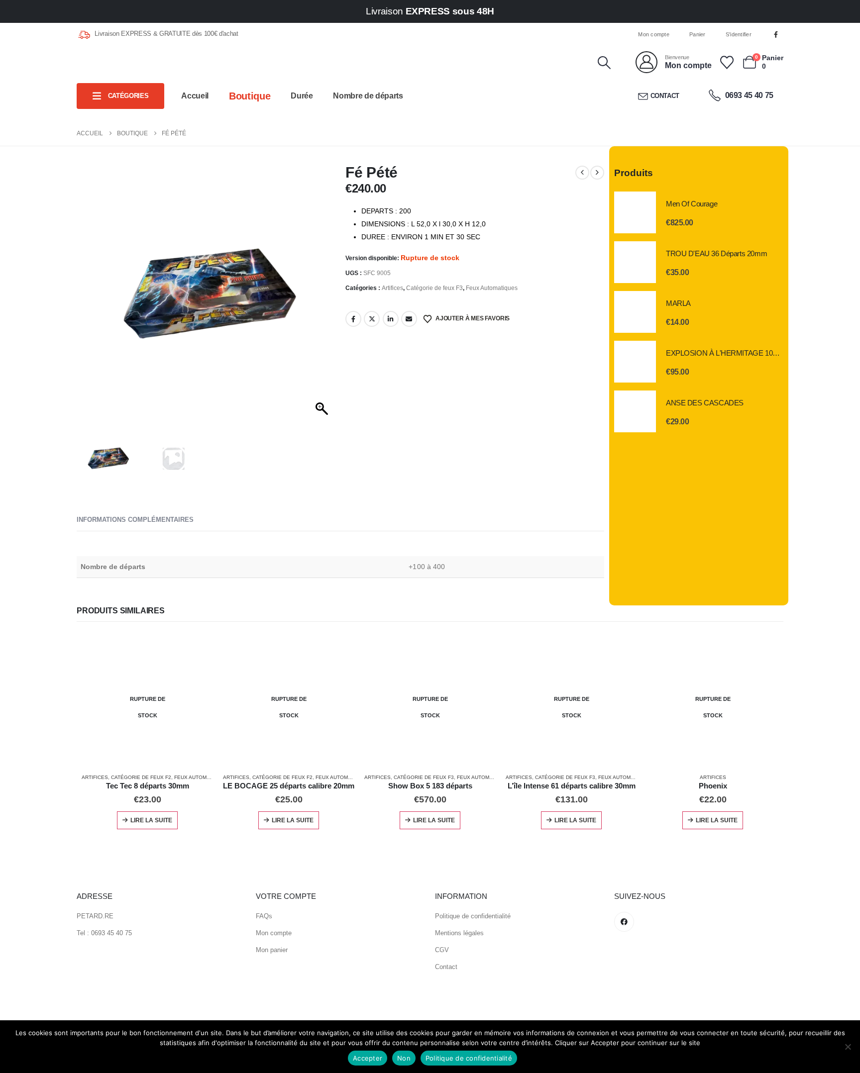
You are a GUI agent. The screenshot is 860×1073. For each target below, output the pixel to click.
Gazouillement (372, 319)
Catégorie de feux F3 (434, 288)
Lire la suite (151, 820)
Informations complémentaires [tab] (135, 519)
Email (409, 319)
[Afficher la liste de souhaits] (727, 62)
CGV (442, 950)
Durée (302, 96)
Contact (665, 95)
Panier (697, 34)
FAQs (264, 916)
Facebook (353, 319)
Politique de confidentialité (473, 916)
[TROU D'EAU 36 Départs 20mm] (635, 262)
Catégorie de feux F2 (141, 777)
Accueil (195, 96)
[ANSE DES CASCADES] (635, 411)
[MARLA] (635, 312)
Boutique (249, 96)
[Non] (848, 1047)
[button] (604, 62)
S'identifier (739, 34)
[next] (597, 173)
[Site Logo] (133, 63)
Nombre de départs (368, 96)
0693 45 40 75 (748, 95)
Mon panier (272, 950)
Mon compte (653, 34)
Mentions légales (459, 933)
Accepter (367, 1058)
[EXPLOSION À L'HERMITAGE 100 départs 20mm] (635, 362)
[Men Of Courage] (635, 212)
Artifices (392, 288)
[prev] (582, 173)
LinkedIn (391, 319)
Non (404, 1058)
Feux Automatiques (492, 288)
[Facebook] (776, 34)
